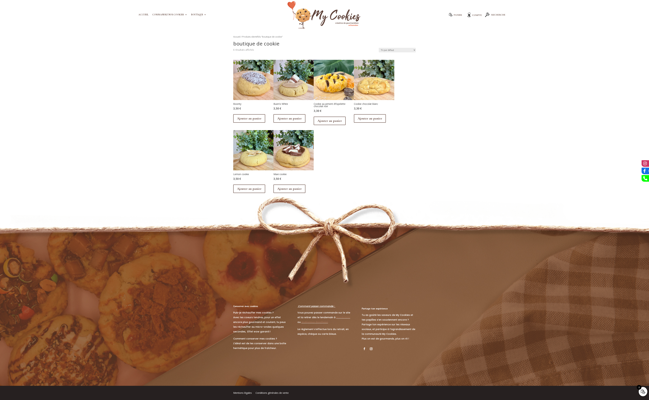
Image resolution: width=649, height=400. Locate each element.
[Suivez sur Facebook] (364, 348)
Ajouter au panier (249, 118)
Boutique (197, 14)
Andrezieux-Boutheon (314, 322)
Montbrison (343, 317)
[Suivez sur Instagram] (371, 348)
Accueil (143, 14)
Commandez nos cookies (168, 14)
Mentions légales (242, 393)
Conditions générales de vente (272, 393)
